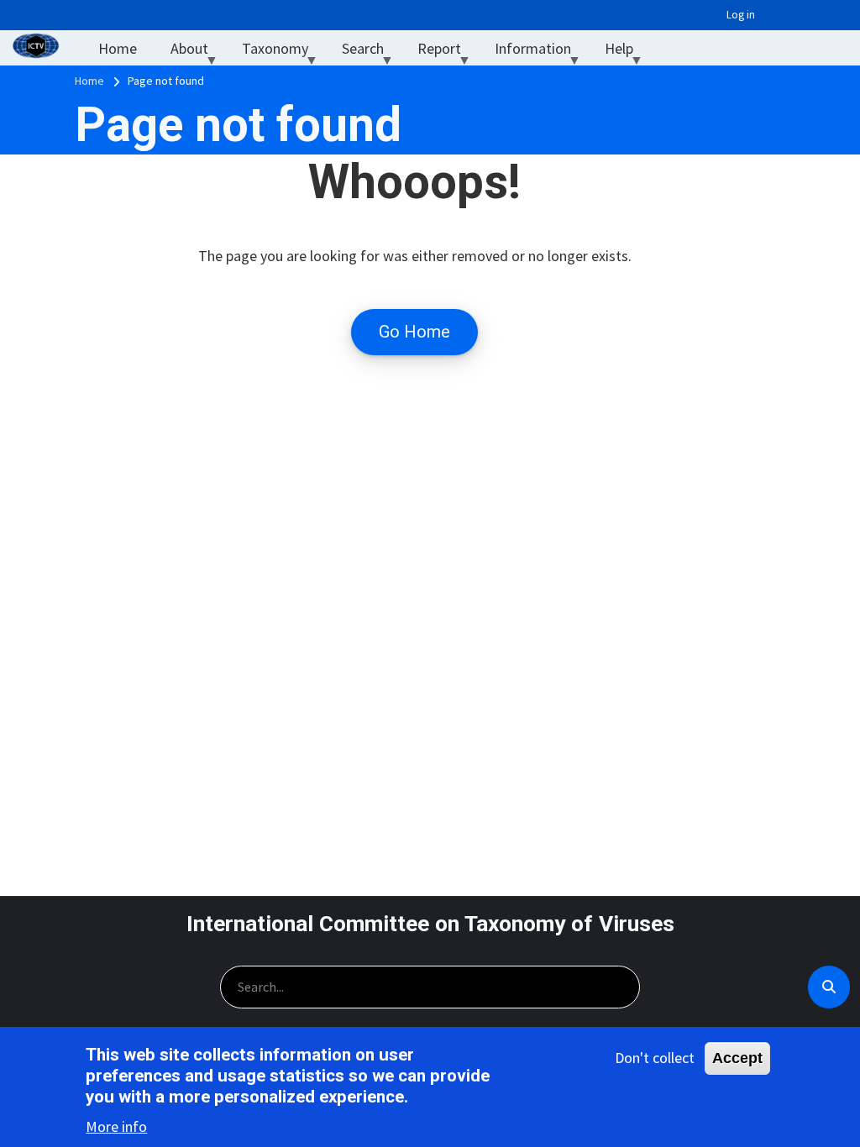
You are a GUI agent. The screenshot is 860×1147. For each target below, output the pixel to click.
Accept (737, 1058)
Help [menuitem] (627, 52)
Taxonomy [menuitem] (283, 52)
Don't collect (655, 1057)
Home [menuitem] (117, 48)
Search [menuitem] (371, 52)
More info (116, 1126)
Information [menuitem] (541, 52)
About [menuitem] (197, 52)
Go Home (414, 332)
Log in (740, 15)
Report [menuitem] (447, 52)
